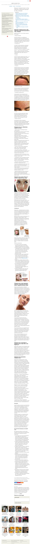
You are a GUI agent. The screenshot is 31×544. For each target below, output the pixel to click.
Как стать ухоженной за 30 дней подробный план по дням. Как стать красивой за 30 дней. (7, 21)
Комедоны (18, 25)
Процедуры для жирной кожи (24, 479)
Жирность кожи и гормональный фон (22, 24)
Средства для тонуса (18, 478)
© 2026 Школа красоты (4, 540)
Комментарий (16, 497)
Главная (10, 6)
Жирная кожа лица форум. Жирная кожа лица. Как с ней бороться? (22, 22)
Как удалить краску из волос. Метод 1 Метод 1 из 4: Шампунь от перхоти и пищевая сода (7, 31)
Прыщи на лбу (23, 477)
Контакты (12, 540)
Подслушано (18, 6)
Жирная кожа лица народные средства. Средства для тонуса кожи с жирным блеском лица (22, 20)
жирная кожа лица (24, 257)
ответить (21, 493)
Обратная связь (21, 540)
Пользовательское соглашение (16, 540)
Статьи (14, 6)
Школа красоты (15, 3)
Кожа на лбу (21, 477)
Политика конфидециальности (14, 541)
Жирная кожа (18, 477)
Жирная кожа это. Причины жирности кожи (22, 15)
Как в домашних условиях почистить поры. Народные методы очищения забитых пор (7, 15)
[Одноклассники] (21, 482)
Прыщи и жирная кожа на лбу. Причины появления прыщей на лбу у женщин (22, 14)
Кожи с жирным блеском (23, 478)
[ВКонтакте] (15, 482)
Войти (28, 0)
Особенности (18, 18)
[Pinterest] (18, 482)
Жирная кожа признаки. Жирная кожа (21, 23)
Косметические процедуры (18, 479)
